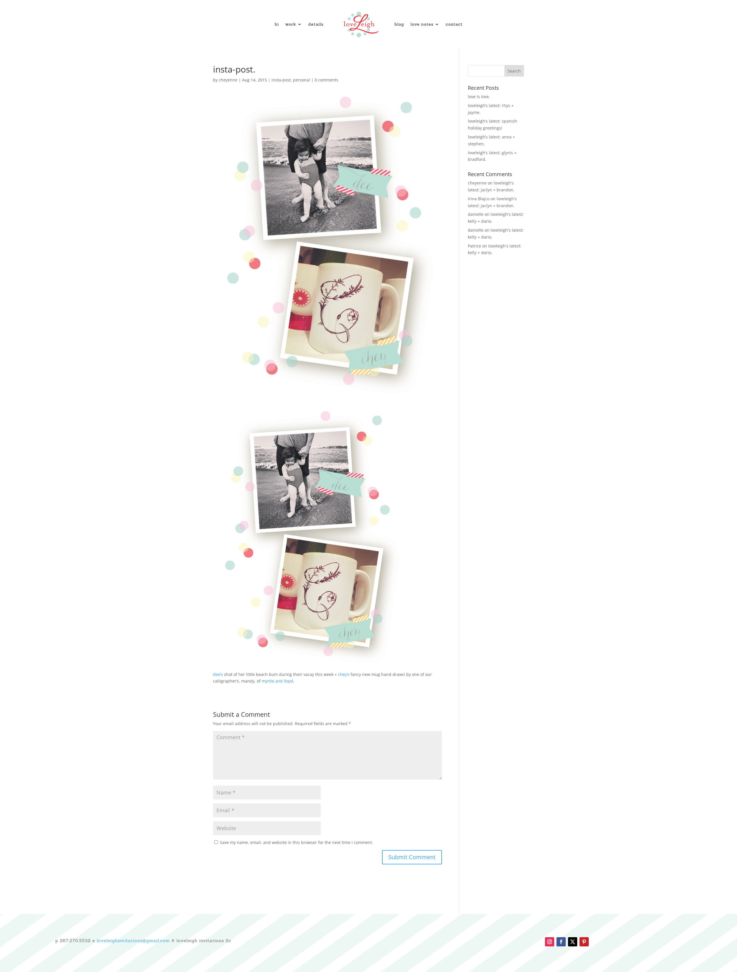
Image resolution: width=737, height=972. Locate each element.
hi (277, 24)
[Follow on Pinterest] (584, 941)
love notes (422, 24)
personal (301, 80)
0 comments (326, 80)
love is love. (479, 96)
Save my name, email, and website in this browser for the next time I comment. (296, 842)
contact (454, 24)
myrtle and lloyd (277, 681)
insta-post (281, 80)
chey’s (344, 674)
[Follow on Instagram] (549, 941)
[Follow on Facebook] (561, 941)
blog (399, 24)
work (290, 24)
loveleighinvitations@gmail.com (133, 940)
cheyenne (228, 80)
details (316, 24)
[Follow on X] (572, 941)
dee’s (218, 674)
